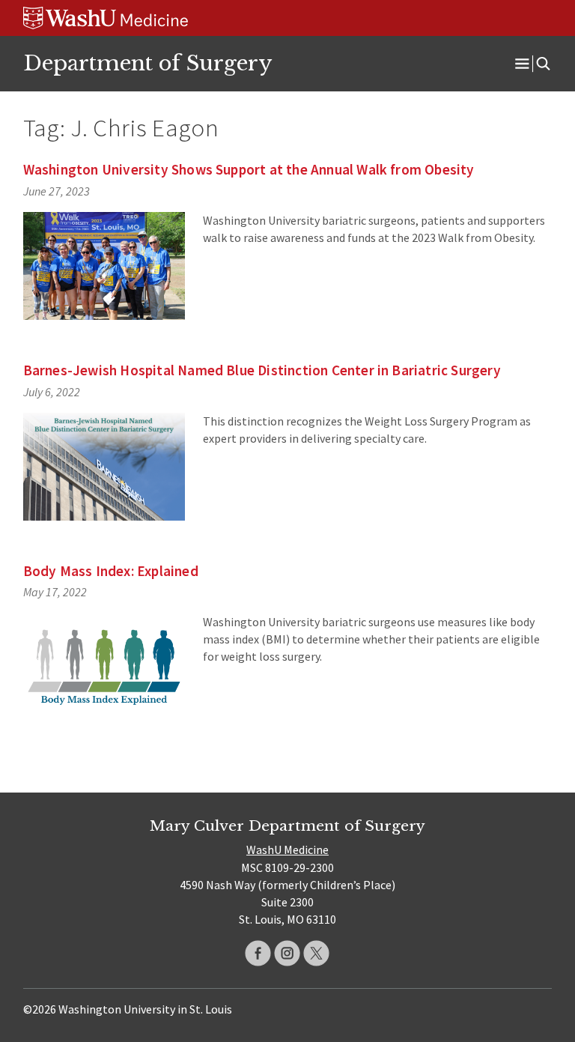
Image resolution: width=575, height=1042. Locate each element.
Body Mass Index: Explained (110, 571)
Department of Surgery (147, 63)
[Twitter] (316, 953)
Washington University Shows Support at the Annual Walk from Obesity (249, 169)
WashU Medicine (287, 849)
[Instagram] (287, 953)
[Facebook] (258, 953)
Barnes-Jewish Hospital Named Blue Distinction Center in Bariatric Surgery (262, 370)
